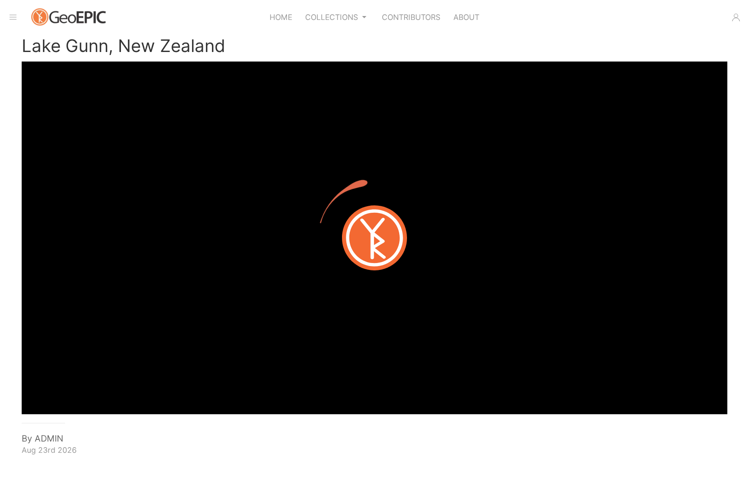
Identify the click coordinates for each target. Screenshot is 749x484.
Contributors (411, 17)
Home (281, 17)
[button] (736, 17)
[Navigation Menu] (13, 17)
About (466, 17)
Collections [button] (331, 17)
